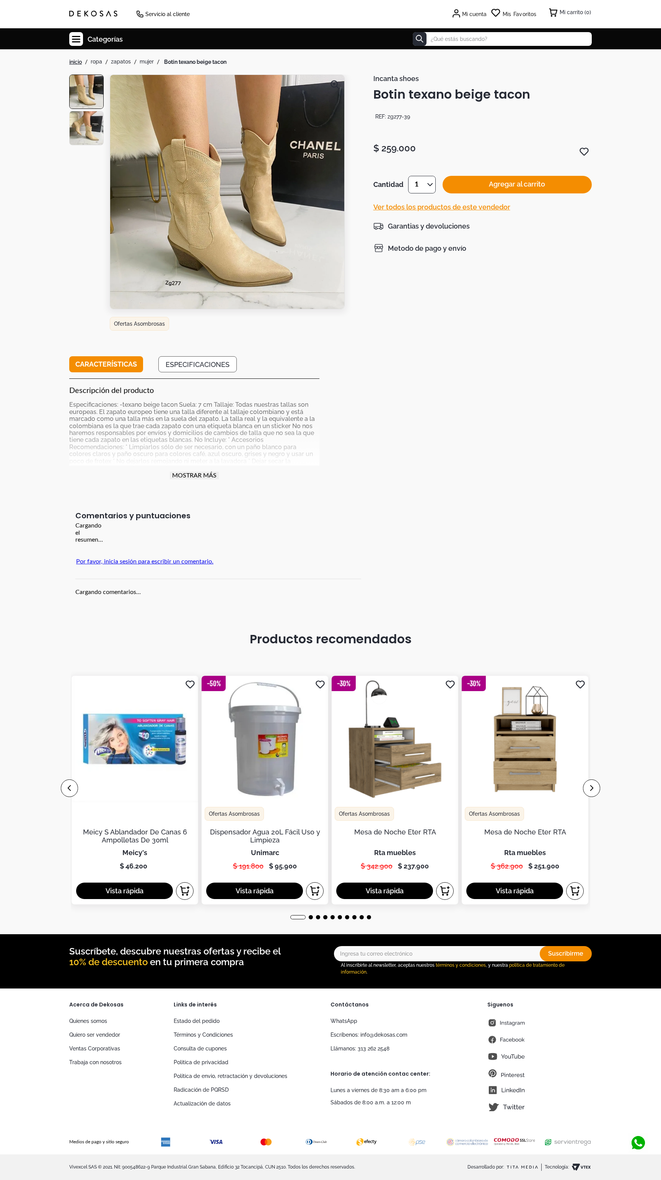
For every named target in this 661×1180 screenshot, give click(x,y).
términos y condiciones (461, 965)
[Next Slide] (591, 788)
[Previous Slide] (69, 788)
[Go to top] (638, 1117)
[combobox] (502, 39)
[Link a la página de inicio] (75, 62)
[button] (227, 192)
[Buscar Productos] (420, 39)
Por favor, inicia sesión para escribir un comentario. (144, 561)
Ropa (96, 61)
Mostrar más (194, 475)
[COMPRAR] (185, 891)
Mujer (147, 61)
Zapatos (121, 61)
